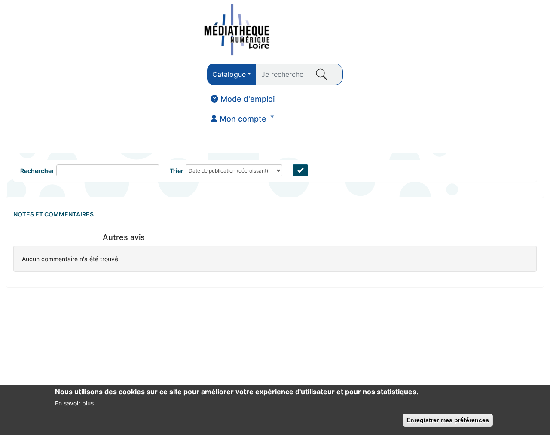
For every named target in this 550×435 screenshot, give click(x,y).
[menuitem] (242, 99)
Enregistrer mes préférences (447, 420)
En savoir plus (74, 403)
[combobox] (231, 74)
